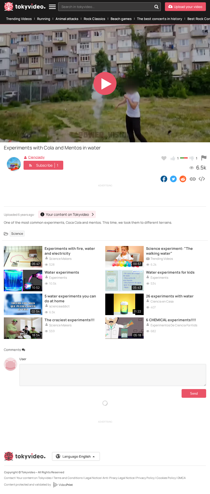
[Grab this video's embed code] (201, 178)
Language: (76, 456)
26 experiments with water (170, 296)
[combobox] (109, 6)
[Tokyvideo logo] (25, 7)
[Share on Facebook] (164, 178)
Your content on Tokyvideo (34, 478)
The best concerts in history (159, 18)
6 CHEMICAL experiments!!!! (171, 319)
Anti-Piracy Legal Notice (118, 478)
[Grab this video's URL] (193, 178)
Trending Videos (19, 18)
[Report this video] (203, 158)
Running (43, 18)
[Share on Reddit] (183, 178)
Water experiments (62, 272)
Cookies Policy (166, 478)
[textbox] (105, 7)
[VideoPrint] (62, 484)
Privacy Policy (145, 478)
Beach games (121, 18)
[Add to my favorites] (163, 158)
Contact (9, 478)
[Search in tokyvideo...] (156, 6)
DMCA (182, 478)
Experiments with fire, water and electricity (70, 251)
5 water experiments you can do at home (70, 298)
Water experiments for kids (170, 272)
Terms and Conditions (68, 478)
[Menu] (52, 7)
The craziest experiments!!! (69, 319)
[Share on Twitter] (173, 178)
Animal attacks (67, 18)
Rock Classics (94, 18)
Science (17, 233)
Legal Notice (93, 478)
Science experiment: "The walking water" (169, 251)
